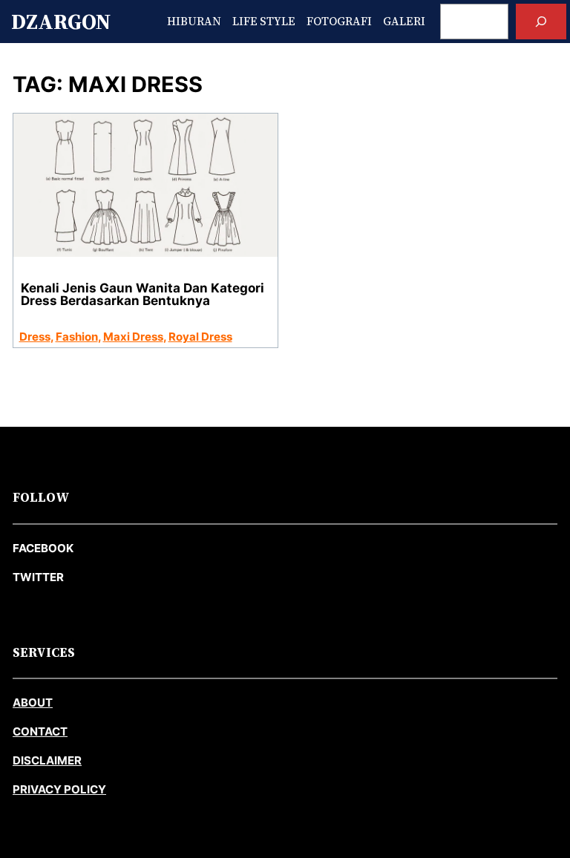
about (33, 702)
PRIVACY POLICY (59, 789)
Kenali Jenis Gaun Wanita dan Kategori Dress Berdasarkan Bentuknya (142, 294)
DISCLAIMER (47, 760)
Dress (34, 337)
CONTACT (40, 731)
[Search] (541, 21)
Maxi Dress (133, 337)
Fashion (77, 337)
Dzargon (61, 21)
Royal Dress (200, 337)
